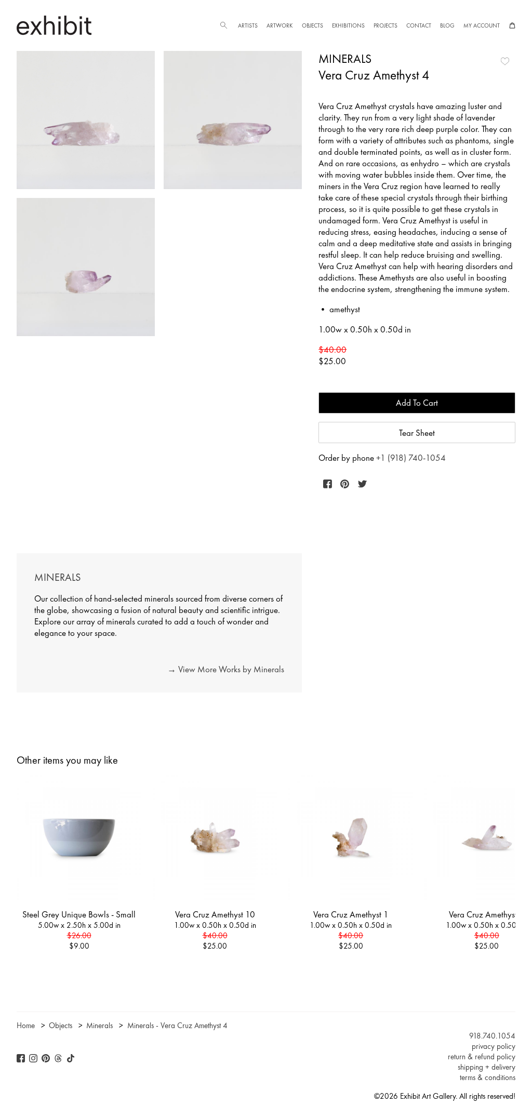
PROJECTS (385, 25)
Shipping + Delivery (486, 1067)
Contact (418, 25)
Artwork (279, 25)
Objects (312, 25)
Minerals (344, 58)
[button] (223, 25)
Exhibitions (348, 25)
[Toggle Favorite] (505, 61)
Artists (248, 25)
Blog (447, 25)
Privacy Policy (493, 1046)
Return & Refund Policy (481, 1057)
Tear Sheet (417, 432)
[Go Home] (54, 25)
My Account (481, 25)
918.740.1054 (492, 1036)
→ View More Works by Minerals (225, 669)
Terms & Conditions (487, 1077)
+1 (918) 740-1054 (411, 457)
